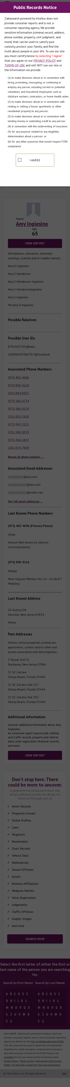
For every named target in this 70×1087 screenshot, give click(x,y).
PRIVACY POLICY (44, 60)
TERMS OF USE (14, 65)
